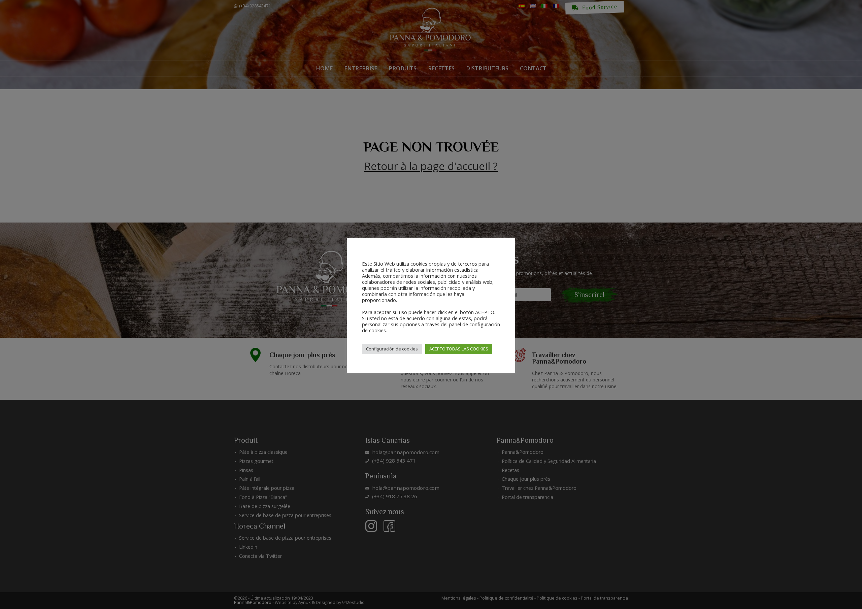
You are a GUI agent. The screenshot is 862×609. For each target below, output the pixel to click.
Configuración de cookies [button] (392, 349)
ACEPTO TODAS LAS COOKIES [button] (458, 349)
